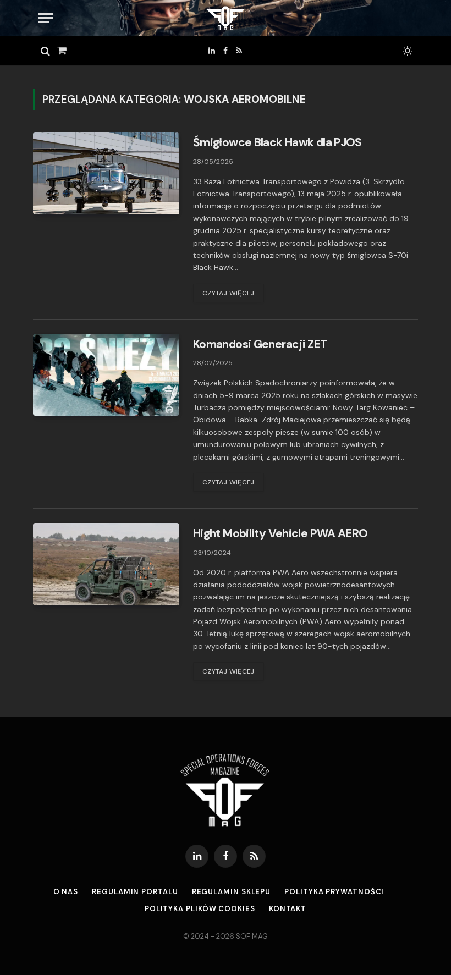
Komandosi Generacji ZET (260, 344)
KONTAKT (287, 908)
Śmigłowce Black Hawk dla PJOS (277, 142)
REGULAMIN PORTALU (135, 891)
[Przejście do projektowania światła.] (406, 51)
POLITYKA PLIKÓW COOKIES (200, 908)
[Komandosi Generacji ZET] (106, 375)
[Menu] (45, 17)
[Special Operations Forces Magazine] (225, 18)
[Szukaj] (45, 50)
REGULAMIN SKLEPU (231, 891)
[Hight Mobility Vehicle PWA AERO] (106, 564)
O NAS (66, 891)
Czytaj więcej (228, 293)
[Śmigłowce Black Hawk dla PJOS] (106, 173)
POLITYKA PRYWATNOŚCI (334, 891)
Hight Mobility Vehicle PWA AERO (280, 533)
